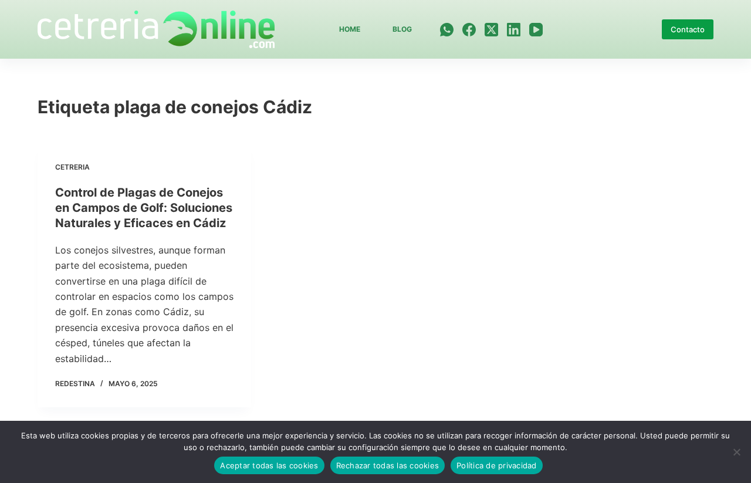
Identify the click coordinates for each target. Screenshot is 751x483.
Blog (402, 29)
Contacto (688, 29)
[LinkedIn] (513, 29)
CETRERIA (72, 167)
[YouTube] (536, 29)
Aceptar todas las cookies (269, 465)
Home (349, 29)
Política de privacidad (496, 465)
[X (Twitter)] (491, 29)
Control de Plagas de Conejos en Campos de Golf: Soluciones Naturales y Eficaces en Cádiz (143, 207)
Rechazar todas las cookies (387, 465)
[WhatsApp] (447, 29)
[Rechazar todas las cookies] (736, 452)
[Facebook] (469, 29)
